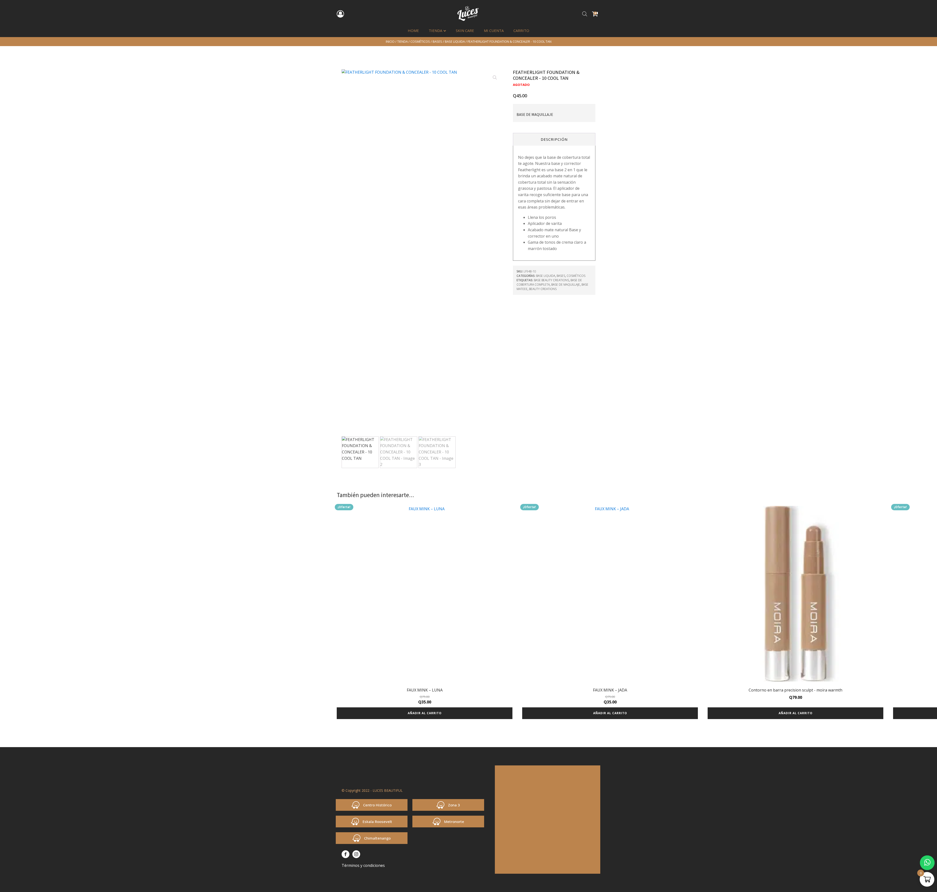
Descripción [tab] (554, 139)
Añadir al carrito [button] (425, 713)
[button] (494, 77)
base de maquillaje (565, 284)
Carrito (521, 30)
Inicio (390, 41)
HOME (413, 30)
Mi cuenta (494, 30)
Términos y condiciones (363, 865)
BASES (437, 41)
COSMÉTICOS (420, 41)
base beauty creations (551, 280)
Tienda (435, 30)
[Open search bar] (584, 13)
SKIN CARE (465, 30)
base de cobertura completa (549, 282)
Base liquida (455, 41)
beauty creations (543, 289)
